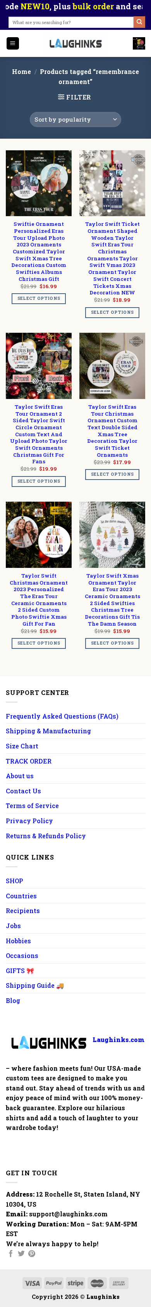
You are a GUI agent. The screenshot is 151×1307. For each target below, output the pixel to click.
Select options (38, 298)
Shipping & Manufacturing (48, 731)
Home (21, 71)
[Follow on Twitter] (21, 1254)
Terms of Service (32, 805)
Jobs (13, 926)
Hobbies (18, 941)
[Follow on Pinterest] (31, 1254)
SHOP (14, 881)
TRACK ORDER (28, 761)
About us (20, 776)
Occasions (22, 955)
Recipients (23, 910)
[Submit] (139, 22)
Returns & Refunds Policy (46, 836)
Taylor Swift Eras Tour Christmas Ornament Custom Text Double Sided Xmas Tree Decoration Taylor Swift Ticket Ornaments (112, 431)
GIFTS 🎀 (20, 970)
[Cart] (139, 43)
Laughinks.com (118, 1039)
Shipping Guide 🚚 (35, 985)
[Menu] (13, 43)
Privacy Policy (29, 821)
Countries (21, 896)
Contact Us (23, 791)
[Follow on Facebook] (10, 1254)
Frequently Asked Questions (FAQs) (62, 716)
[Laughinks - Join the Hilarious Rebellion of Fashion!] (76, 43)
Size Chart (22, 746)
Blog (13, 1000)
